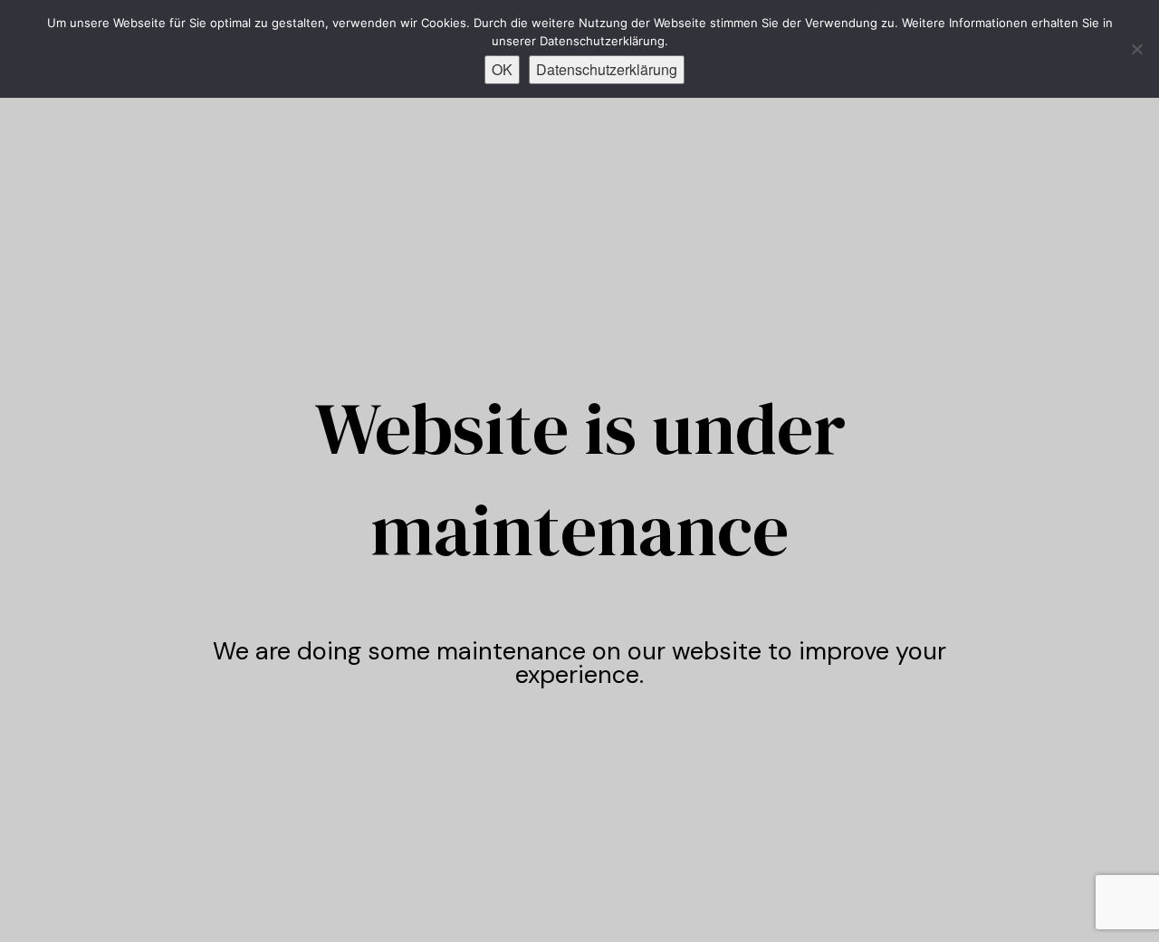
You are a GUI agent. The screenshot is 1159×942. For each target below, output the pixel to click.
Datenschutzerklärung (606, 69)
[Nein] (1136, 49)
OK (502, 69)
